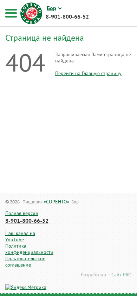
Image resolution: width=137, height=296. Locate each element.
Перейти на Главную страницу (88, 73)
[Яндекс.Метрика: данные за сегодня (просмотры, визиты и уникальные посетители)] (25, 287)
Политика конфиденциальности (26, 249)
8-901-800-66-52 (26, 221)
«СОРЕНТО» (57, 202)
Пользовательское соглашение (25, 262)
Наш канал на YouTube (20, 236)
